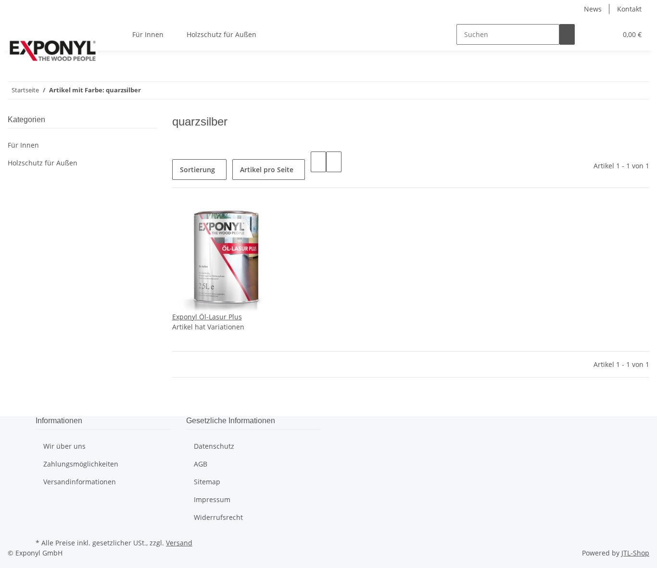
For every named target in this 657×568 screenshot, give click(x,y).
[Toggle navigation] (20, 26)
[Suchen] (567, 34)
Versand (179, 542)
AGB (200, 463)
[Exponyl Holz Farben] (53, 50)
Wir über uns (64, 446)
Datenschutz (214, 446)
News (593, 8)
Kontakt (629, 8)
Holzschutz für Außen (42, 162)
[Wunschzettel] (605, 34)
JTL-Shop (635, 552)
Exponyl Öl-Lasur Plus (207, 316)
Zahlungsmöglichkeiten (80, 463)
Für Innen (23, 145)
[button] (590, 34)
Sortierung (197, 169)
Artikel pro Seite (266, 169)
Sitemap (207, 481)
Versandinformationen (79, 481)
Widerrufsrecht (218, 517)
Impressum (212, 499)
